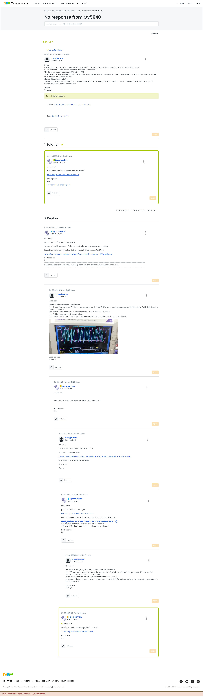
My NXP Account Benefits (63, 681)
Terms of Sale (22, 687)
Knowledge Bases (50, 3)
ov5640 (66, 116)
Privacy (5, 687)
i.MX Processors (69, 11)
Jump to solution (56, 50)
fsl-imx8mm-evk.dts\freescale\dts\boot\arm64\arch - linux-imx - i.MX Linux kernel (78, 254)
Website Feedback (59, 687)
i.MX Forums (56, 11)
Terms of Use (13, 687)
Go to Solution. (58, 96)
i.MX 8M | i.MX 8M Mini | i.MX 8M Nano (67, 105)
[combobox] (110, 23)
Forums (37, 3)
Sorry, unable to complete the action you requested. (23, 694)
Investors (28, 681)
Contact (46, 681)
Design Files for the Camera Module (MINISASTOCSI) (89, 521)
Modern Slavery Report (35, 687)
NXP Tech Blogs (68, 3)
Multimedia (86, 105)
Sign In (197, 3)
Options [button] (153, 33)
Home (46, 11)
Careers (17, 681)
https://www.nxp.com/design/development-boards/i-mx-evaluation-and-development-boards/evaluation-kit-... (95, 456)
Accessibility (48, 687)
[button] (145, 59)
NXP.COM (81, 3)
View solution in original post (58, 185)
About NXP (7, 681)
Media (37, 681)
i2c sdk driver (57, 116)
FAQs (190, 3)
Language (181, 3)
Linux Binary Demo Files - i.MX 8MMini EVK (63, 175)
